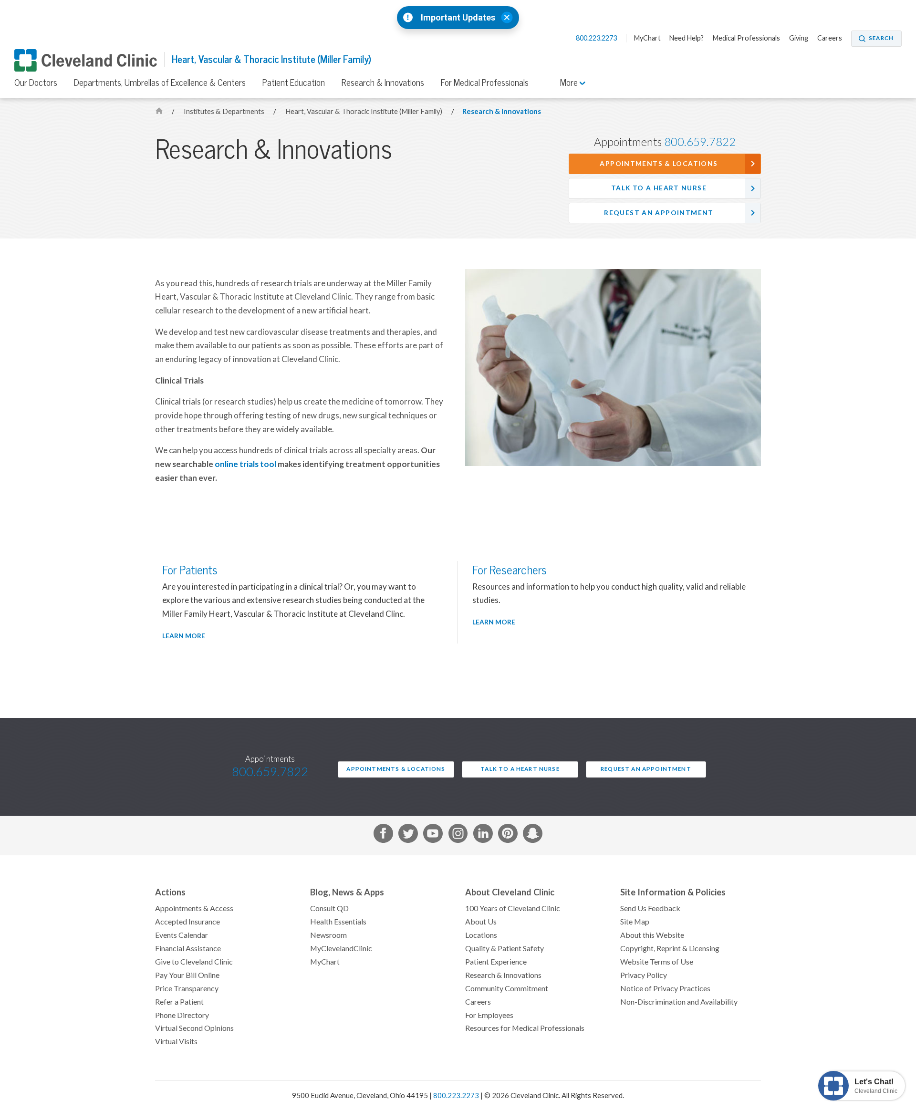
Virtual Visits (176, 1041)
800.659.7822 (700, 142)
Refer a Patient (179, 1002)
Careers (829, 38)
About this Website (652, 935)
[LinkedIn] (483, 835)
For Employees (489, 1015)
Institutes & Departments (225, 111)
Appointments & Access (194, 908)
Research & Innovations (383, 82)
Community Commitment (506, 988)
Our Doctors (35, 82)
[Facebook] (383, 835)
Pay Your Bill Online (187, 975)
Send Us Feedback (650, 908)
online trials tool (245, 464)
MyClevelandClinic (341, 948)
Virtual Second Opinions (194, 1028)
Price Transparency (187, 988)
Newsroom (328, 935)
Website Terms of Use (656, 961)
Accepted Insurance (187, 921)
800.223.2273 (597, 38)
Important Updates (458, 17)
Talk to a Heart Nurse (659, 188)
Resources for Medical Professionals (524, 1028)
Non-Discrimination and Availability (679, 1002)
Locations (481, 935)
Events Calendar (181, 935)
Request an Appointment (658, 212)
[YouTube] (433, 835)
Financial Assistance (188, 948)
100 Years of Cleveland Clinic (512, 908)
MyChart (647, 38)
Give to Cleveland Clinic (194, 961)
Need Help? (686, 38)
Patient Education (293, 82)
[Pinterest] (508, 835)
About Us (481, 921)
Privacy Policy (643, 975)
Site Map (634, 921)
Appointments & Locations (659, 163)
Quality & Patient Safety (504, 948)
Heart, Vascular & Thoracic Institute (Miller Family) (271, 59)
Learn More (183, 636)
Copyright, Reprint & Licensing (669, 948)
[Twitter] (408, 835)
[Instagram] (458, 835)
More (570, 82)
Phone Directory (182, 1015)
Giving (798, 38)
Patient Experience (496, 961)
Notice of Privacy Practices (665, 988)
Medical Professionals (746, 38)
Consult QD (329, 908)
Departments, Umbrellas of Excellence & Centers (160, 82)
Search (881, 38)
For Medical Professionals (485, 82)
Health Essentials (338, 921)
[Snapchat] (532, 835)
